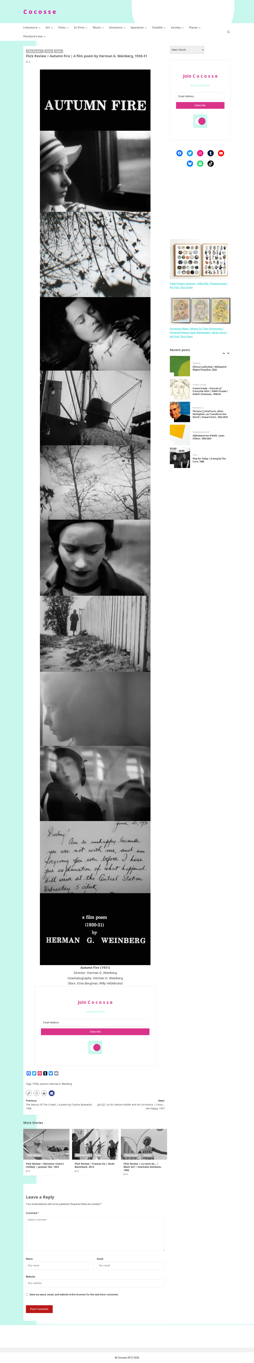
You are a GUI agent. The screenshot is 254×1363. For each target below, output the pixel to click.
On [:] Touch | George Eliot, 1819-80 (208, 460)
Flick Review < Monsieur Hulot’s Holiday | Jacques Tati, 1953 (45, 1165)
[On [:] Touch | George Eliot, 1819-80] (180, 458)
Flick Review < (34, 51)
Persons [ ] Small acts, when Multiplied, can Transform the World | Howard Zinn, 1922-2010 (210, 391)
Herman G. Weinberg (61, 1084)
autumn (44, 1084)
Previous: (59, 1104)
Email (100, 1259)
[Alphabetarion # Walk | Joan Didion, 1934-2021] (180, 412)
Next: (130, 1104)
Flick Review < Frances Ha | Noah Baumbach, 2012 (94, 1165)
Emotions (115, 27)
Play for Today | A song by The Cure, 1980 (209, 437)
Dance (98, 1155)
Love (206, 455)
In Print (79, 27)
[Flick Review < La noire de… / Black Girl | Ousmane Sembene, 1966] (144, 1144)
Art (48, 27)
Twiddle (157, 27)
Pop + (195, 432)
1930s (35, 1084)
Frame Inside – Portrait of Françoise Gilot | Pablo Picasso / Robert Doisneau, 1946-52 (210, 368)
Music (97, 27)
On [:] (195, 455)
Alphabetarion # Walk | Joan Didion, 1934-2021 (208, 414)
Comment (32, 1213)
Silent (58, 51)
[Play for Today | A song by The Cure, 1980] (180, 435)
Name (29, 1259)
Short (48, 51)
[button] (228, 32)
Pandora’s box (33, 36)
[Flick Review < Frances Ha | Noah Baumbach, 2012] (95, 1144)
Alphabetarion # (201, 409)
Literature (30, 27)
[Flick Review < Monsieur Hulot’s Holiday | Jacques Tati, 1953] (46, 1144)
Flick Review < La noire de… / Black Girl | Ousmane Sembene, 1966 (142, 1167)
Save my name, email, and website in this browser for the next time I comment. (74, 1294)
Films (62, 27)
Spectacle (137, 27)
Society (176, 27)
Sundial (148, 1155)
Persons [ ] (198, 384)
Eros (201, 455)
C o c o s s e (39, 12)
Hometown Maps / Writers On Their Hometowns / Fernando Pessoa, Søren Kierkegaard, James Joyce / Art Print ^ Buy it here (198, 332)
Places (193, 27)
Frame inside (199, 361)
